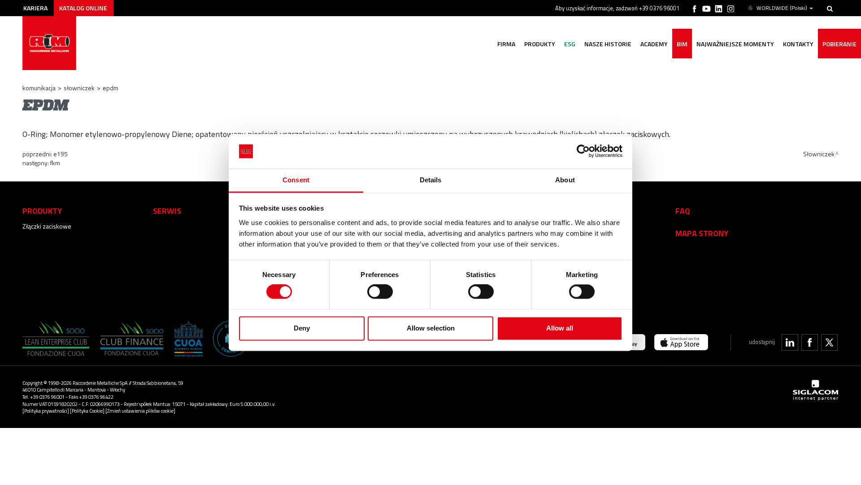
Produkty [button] (539, 43)
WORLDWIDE (782, 8)
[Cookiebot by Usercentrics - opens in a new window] (583, 151)
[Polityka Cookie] (87, 410)
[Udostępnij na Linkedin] (790, 342)
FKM (55, 163)
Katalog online (83, 8)
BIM (682, 43)
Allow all (559, 328)
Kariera (35, 8)
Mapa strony (701, 233)
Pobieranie (839, 43)
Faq (682, 210)
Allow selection (431, 328)
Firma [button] (506, 43)
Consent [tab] (296, 180)
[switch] (380, 292)
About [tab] (565, 180)
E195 (60, 154)
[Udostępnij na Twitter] (829, 342)
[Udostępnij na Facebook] (809, 342)
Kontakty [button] (798, 43)
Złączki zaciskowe (46, 226)
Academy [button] (654, 43)
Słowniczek (79, 88)
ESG (569, 43)
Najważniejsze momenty (735, 43)
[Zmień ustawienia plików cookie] (140, 410)
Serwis (167, 210)
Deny (302, 328)
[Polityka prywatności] (45, 410)
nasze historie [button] (607, 43)
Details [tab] (431, 180)
